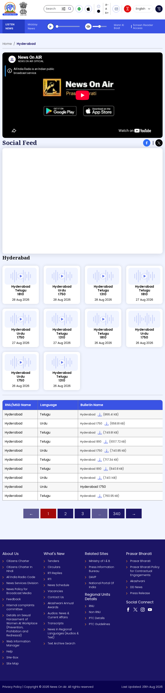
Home (7, 43)
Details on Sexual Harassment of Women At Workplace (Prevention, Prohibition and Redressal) (21, 625)
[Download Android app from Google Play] (79, 8)
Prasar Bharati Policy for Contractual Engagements (145, 571)
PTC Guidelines (99, 624)
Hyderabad (99, 414)
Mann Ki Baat (119, 26)
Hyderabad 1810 (103, 442)
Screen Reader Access (143, 26)
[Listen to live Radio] (127, 8)
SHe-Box (12, 657)
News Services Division (22, 583)
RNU (91, 606)
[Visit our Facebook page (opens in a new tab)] (128, 609)
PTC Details (97, 618)
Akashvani (137, 581)
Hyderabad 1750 (102, 423)
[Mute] (88, 26)
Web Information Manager (18, 643)
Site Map (12, 663)
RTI (49, 579)
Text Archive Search (61, 643)
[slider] (67, 26)
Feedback (13, 599)
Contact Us (56, 597)
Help (9, 651)
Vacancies (55, 591)
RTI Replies (55, 573)
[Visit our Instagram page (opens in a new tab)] (143, 609)
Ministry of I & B (99, 561)
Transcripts (56, 623)
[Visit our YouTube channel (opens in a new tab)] (150, 609)
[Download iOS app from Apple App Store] (88, 8)
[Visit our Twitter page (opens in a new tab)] (135, 609)
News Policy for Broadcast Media (18, 591)
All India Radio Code (20, 577)
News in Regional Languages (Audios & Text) (63, 633)
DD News (136, 587)
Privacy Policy (12, 687)
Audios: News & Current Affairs (58, 615)
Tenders (53, 561)
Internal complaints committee (20, 607)
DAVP (92, 577)
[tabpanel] (82, 201)
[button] (64, 8)
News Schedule (58, 585)
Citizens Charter (17, 561)
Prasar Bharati (140, 561)
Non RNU (95, 612)
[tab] (146, 143)
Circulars (54, 567)
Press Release (140, 593)
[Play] (50, 26)
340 (116, 514)
